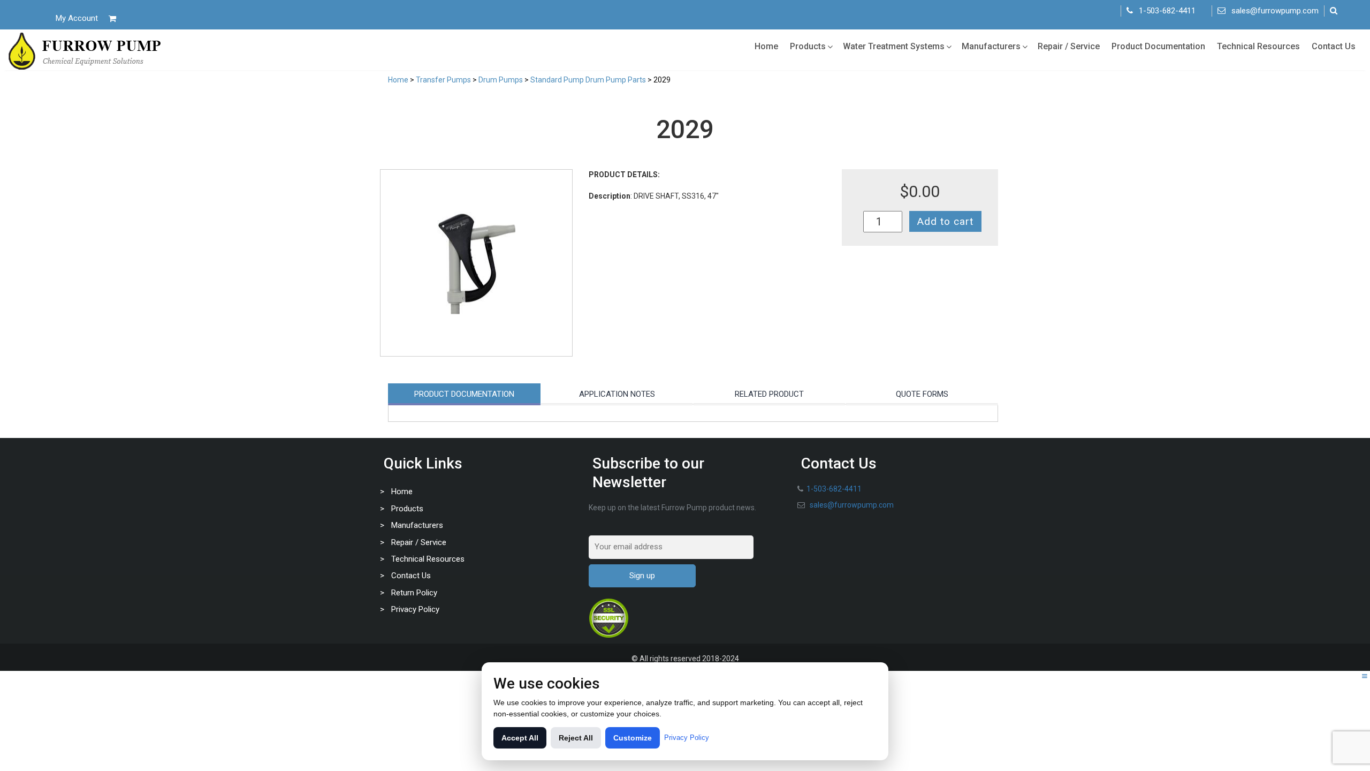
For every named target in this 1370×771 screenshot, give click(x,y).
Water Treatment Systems (894, 46)
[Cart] (112, 18)
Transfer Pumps (443, 79)
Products (808, 46)
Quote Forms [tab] (922, 394)
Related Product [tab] (769, 394)
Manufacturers (991, 46)
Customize (632, 738)
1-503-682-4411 (1167, 11)
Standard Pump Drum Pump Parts (588, 79)
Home (766, 46)
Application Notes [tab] (617, 394)
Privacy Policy (415, 609)
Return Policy (414, 593)
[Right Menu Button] (1364, 676)
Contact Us (1334, 46)
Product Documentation (1158, 46)
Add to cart (945, 221)
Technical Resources (1258, 46)
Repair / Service (1069, 46)
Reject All (576, 738)
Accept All (519, 738)
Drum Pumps (500, 79)
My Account (77, 18)
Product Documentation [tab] (464, 394)
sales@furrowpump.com (1275, 11)
